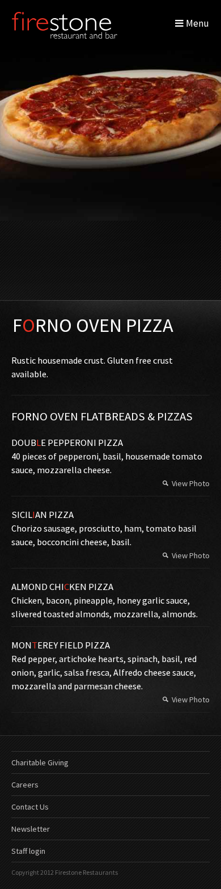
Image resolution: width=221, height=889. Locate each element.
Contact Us (30, 807)
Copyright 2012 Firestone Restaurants (64, 872)
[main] (110, 517)
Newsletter (30, 829)
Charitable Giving (40, 762)
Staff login (28, 851)
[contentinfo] (110, 812)
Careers (25, 785)
